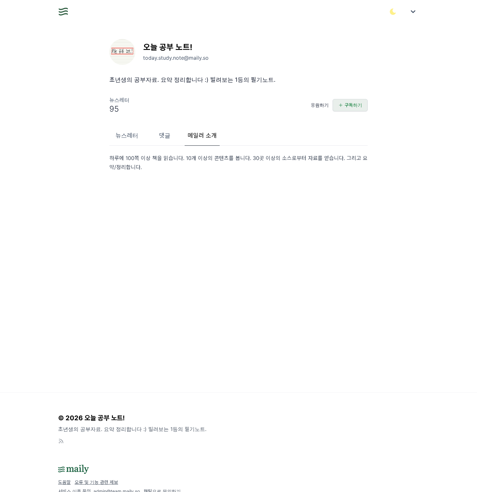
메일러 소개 (202, 135)
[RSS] (61, 441)
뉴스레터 (127, 135)
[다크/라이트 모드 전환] (393, 12)
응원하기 (320, 105)
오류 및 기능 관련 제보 (96, 482)
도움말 (64, 482)
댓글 (164, 135)
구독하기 (353, 105)
